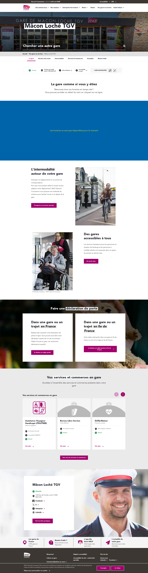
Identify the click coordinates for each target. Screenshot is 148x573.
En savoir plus (91, 261)
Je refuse (117, 568)
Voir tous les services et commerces (74, 457)
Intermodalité (59, 58)
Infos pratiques (66, 70)
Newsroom (50, 554)
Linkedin (103, 560)
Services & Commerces (75, 58)
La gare (31, 58)
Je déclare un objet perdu (42, 352)
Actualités (90, 58)
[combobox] (74, 46)
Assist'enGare (117, 7)
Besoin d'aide (102, 58)
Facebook (39, 501)
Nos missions (55, 7)
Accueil (25, 54)
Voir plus (28, 446)
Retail (84, 7)
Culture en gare (52, 558)
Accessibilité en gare (82, 70)
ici (73, 567)
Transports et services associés (44, 205)
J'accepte (103, 568)
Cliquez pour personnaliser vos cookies (35, 570)
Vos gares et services (104, 7)
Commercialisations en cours (56, 562)
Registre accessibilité (80, 554)
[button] (123, 394)
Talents (92, 7)
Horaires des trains (44, 58)
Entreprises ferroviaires (70, 7)
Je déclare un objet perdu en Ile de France (99, 349)
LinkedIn (38, 512)
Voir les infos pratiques (42, 521)
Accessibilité (104, 1)
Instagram (39, 508)
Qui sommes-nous (41, 7)
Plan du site (104, 554)
